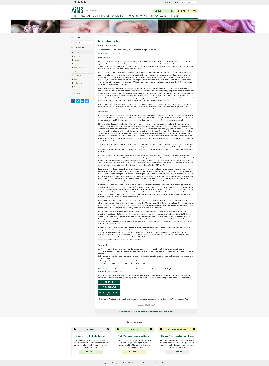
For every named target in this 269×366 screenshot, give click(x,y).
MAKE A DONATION (109, 287)
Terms (145, 363)
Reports (77, 71)
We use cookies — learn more (164, 363)
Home (76, 16)
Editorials (77, 56)
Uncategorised (79, 87)
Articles (77, 60)
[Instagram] (82, 2)
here (155, 50)
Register (169, 2)
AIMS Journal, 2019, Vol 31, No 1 (109, 53)
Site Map (139, 363)
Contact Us (173, 16)
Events (163, 16)
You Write (77, 75)
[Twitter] (75, 2)
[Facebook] (72, 2)
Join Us (158, 11)
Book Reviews (79, 68)
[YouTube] (79, 2)
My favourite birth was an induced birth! (133, 311)
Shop (153, 16)
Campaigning (118, 16)
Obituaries (78, 83)
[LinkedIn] (85, 2)
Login (177, 2)
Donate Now (183, 11)
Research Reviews (80, 64)
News (76, 79)
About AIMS (86, 16)
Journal (130, 16)
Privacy (150, 363)
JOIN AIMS (109, 282)
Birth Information (101, 16)
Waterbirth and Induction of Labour (160, 311)
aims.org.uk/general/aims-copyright (110, 271)
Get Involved (142, 16)
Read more (91, 352)
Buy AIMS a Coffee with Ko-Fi (109, 293)
